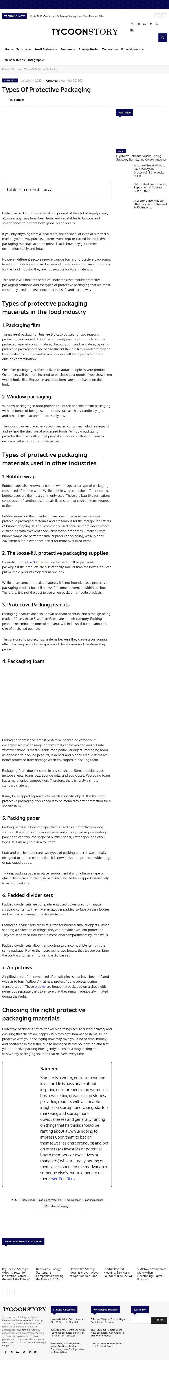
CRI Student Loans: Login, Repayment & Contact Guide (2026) (150, 187)
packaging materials (50, 1199)
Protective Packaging (56, 1206)
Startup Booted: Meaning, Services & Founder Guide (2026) (118, 1272)
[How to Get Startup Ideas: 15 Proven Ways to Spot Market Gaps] (84, 1257)
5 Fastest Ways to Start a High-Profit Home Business (108, 1321)
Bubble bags (28, 1199)
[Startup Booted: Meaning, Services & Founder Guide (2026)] (118, 1257)
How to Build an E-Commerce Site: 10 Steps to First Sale (67, 1321)
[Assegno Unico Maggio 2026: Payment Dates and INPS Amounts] (123, 206)
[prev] (157, 16)
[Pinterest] (150, 24)
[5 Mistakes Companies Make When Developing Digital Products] (152, 1257)
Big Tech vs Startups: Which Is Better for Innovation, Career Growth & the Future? (15, 1274)
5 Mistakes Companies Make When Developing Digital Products (151, 1274)
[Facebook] (132, 24)
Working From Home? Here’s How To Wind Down (107, 1345)
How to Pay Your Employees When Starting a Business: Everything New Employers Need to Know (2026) (68, 1348)
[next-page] (12, 1292)
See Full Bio (61, 1178)
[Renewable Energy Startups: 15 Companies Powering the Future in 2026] (51, 1257)
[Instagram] (138, 24)
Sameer (19, 99)
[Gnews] (132, 30)
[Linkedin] (144, 24)
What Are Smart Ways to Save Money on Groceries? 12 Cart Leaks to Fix (149, 170)
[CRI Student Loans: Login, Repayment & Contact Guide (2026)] (123, 189)
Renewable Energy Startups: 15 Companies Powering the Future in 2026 (50, 1274)
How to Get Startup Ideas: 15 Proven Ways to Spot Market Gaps (84, 1272)
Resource (17, 69)
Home (5, 69)
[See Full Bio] (74, 1179)
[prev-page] (5, 1292)
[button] (162, 37)
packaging (36, 562)
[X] (157, 24)
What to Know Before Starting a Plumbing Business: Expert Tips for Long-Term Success (68, 1332)
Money (121, 151)
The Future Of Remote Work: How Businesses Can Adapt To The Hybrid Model (107, 1332)
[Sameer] (6, 99)
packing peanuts (94, 1199)
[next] (164, 16)
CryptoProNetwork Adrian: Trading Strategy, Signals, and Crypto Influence (141, 157)
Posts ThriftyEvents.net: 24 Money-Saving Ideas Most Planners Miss (67, 16)
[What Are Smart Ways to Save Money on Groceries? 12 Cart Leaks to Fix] (123, 171)
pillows (40, 986)
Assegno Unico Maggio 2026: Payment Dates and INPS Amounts (150, 204)
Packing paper (73, 1199)
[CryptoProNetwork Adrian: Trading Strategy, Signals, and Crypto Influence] (141, 134)
